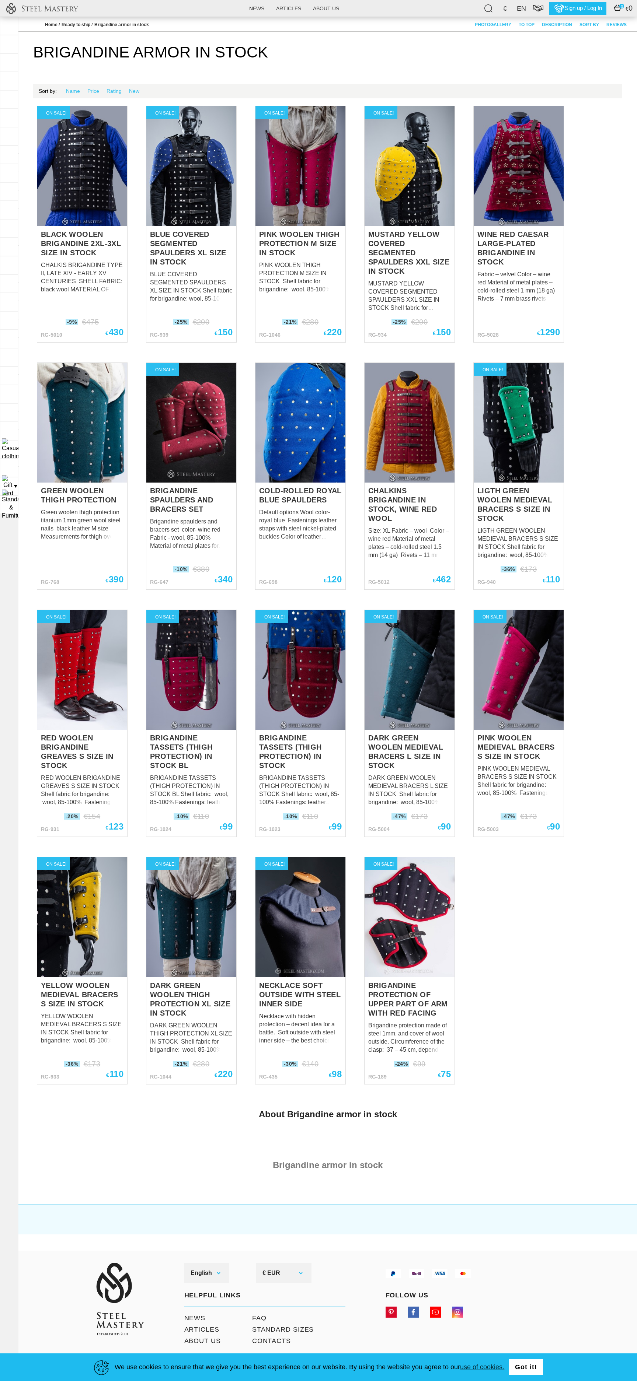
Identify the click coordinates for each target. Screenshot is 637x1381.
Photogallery (493, 24)
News (256, 8)
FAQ (259, 1318)
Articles (288, 8)
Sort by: (48, 91)
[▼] (9, 449)
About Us (202, 1341)
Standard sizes (283, 1329)
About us (326, 8)
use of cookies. (482, 1367)
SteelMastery (42, 8)
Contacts (271, 1341)
